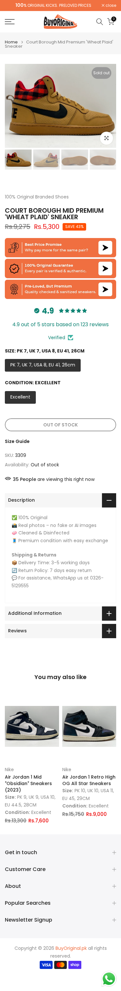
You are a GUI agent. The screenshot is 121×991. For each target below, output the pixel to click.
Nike (9, 769)
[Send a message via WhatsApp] (109, 979)
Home (11, 42)
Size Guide (17, 441)
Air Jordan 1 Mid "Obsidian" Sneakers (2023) (28, 783)
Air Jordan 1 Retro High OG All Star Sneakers (89, 780)
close (110, 5)
